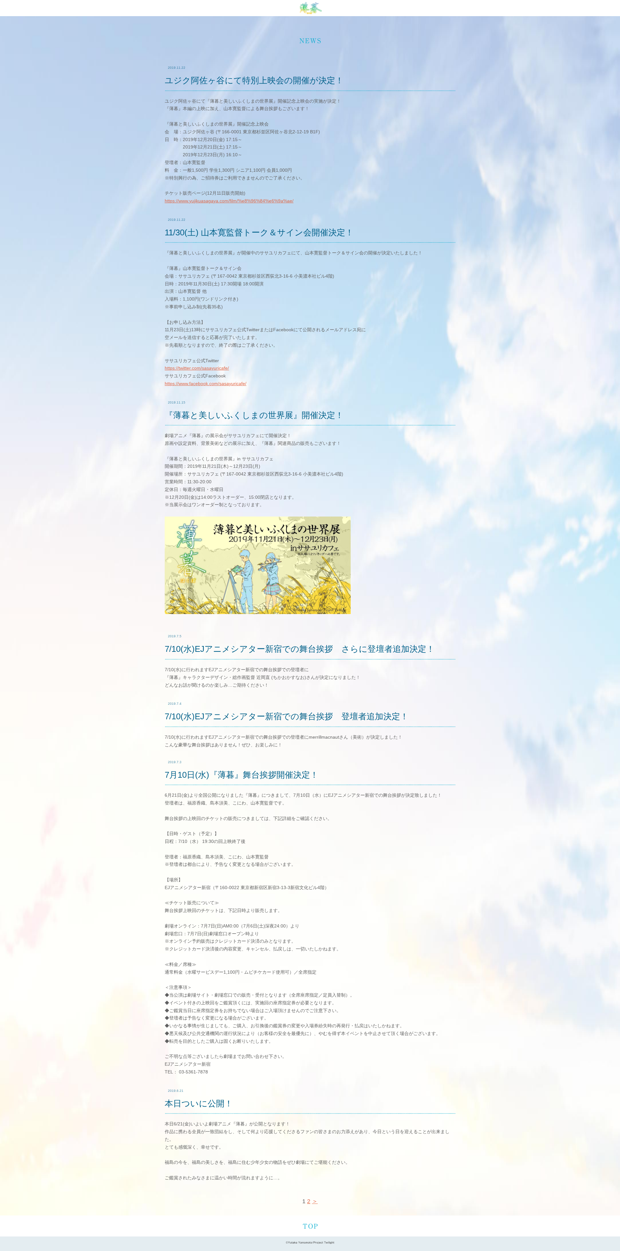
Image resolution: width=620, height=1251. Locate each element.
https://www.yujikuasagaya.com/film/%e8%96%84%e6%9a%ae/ (229, 200)
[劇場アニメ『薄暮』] (310, 8)
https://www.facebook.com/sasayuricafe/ (205, 383)
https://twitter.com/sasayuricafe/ (197, 368)
